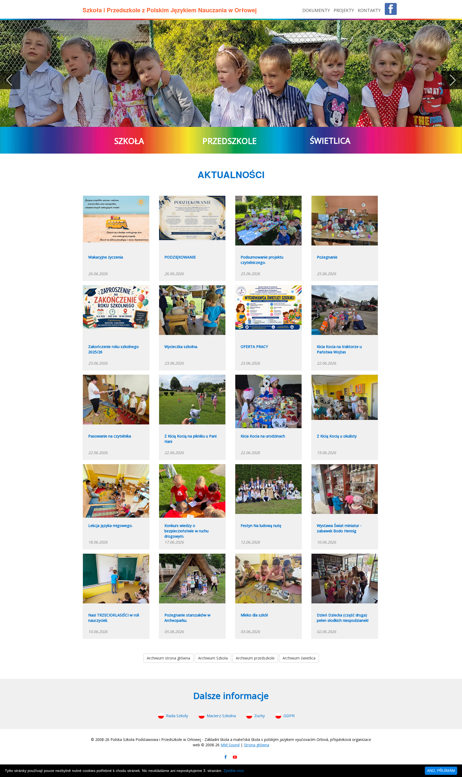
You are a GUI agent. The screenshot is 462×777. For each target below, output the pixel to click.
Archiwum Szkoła (213, 658)
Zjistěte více (234, 770)
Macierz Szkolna (221, 715)
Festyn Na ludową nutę (261, 525)
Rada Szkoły (177, 715)
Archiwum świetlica (299, 658)
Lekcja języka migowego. (110, 525)
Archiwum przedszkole (255, 658)
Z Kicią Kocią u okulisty (337, 436)
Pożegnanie (327, 257)
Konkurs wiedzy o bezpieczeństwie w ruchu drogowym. (186, 531)
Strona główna (256, 744)
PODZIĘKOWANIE (180, 257)
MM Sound (230, 744)
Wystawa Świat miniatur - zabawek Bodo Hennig (339, 528)
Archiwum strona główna (168, 658)
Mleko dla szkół (254, 615)
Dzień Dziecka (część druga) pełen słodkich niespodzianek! (342, 617)
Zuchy (259, 715)
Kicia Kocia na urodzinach (263, 436)
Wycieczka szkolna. (181, 346)
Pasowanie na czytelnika (109, 436)
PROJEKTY (344, 10)
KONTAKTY (369, 10)
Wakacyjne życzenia (105, 257)
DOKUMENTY (316, 10)
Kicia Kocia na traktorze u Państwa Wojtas (339, 349)
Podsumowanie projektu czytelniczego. (262, 260)
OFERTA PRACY (254, 346)
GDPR (289, 715)
